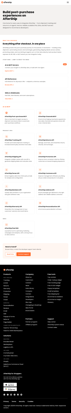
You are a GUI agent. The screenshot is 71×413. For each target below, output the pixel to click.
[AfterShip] (35, 2)
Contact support (23, 254)
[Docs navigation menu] (68, 2)
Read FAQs (10, 254)
